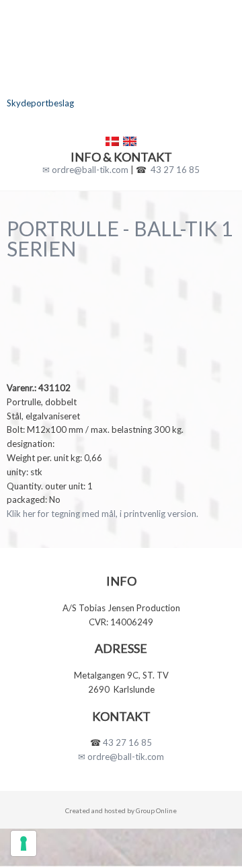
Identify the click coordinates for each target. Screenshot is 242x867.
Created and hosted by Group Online (121, 810)
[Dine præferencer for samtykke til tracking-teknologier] (23, 843)
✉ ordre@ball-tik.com (85, 169)
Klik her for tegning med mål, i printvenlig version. (102, 513)
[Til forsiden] (121, 73)
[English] (129, 141)
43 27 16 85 (175, 169)
